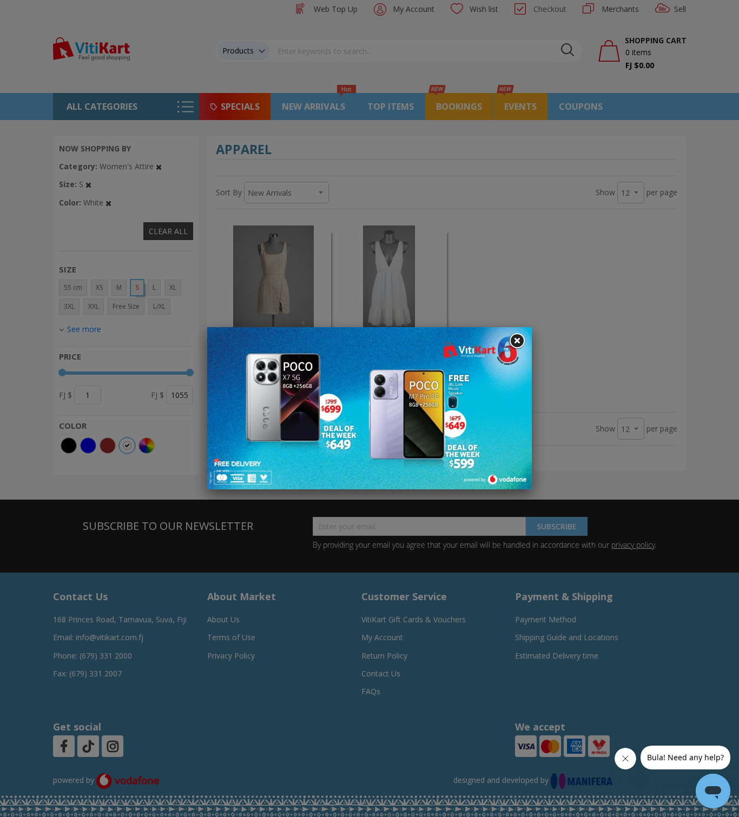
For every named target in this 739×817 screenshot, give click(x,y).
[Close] (516, 341)
